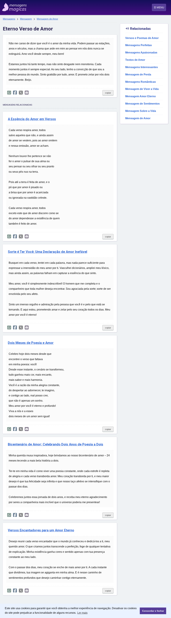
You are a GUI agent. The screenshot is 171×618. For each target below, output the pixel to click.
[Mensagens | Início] (14, 6)
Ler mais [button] (82, 612)
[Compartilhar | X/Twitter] (21, 92)
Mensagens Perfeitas (138, 45)
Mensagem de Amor (47, 18)
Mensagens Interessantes (141, 67)
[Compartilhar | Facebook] (15, 92)
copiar (108, 93)
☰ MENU (159, 7)
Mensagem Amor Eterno (140, 96)
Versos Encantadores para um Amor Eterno (41, 530)
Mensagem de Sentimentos (142, 103)
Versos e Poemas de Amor (142, 38)
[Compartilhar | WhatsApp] (9, 92)
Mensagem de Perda (138, 74)
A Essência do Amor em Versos (32, 119)
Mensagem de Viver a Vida (142, 89)
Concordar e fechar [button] (153, 611)
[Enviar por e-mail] (27, 92)
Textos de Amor (135, 59)
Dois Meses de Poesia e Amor (31, 343)
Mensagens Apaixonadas (141, 52)
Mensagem (26, 18)
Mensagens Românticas (140, 81)
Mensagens (9, 18)
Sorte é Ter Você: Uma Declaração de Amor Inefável (47, 252)
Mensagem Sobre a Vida (140, 111)
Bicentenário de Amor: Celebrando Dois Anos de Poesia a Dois (55, 444)
